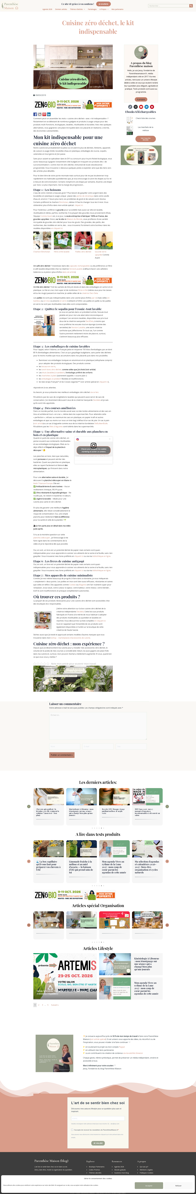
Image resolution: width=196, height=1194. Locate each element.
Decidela (80, 611)
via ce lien (94, 392)
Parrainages (92, 9)
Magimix (83, 584)
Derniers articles (61, 9)
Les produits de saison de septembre (145, 810)
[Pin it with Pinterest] (44, 114)
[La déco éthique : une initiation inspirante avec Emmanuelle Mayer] (147, 920)
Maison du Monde (74, 219)
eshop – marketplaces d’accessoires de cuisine (70, 638)
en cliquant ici (100, 621)
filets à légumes (56, 426)
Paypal (122, 1047)
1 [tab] (92, 828)
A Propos (103, 9)
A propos (141, 99)
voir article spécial (98, 1039)
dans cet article (68, 272)
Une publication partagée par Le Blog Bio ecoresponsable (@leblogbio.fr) (102, 456)
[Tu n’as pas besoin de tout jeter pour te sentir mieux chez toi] (48, 920)
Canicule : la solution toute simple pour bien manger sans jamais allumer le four (146, 865)
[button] (29, 806)
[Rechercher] (191, 5)
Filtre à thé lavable (61, 251)
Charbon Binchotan (41, 251)
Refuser (178, 1186)
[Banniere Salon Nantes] (73, 104)
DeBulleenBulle (101, 423)
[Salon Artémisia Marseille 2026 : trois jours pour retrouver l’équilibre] (65, 976)
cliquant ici (103, 382)
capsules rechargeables (80, 266)
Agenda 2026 (47, 9)
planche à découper (41, 537)
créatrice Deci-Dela (90, 293)
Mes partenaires (117, 9)
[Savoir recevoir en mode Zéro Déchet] (114, 920)
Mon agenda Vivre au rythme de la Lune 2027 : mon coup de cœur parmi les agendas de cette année (81, 867)
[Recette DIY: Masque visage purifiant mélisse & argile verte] (81, 796)
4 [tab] (99, 828)
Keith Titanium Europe (43, 483)
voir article (38, 423)
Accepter (148, 1186)
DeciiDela (89, 321)
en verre (63, 301)
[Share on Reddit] (40, 114)
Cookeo (72, 584)
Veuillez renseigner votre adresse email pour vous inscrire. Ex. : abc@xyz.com (95, 1124)
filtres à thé (83, 290)
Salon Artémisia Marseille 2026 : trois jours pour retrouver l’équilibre (62, 992)
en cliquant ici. (57, 228)
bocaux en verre (48, 366)
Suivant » (55, 1005)
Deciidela (97, 400)
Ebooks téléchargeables (140, 112)
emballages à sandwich (51, 379)
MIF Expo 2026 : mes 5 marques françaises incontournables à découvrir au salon (114, 812)
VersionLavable (76, 269)
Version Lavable (78, 327)
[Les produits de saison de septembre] (147, 796)
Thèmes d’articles (76, 9)
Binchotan (63, 202)
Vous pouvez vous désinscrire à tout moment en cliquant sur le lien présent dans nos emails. (97, 1136)
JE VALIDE (98, 1143)
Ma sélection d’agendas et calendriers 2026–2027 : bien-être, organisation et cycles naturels (114, 867)
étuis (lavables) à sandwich (53, 372)
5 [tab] (101, 828)
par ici (94, 298)
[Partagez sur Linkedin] (49, 114)
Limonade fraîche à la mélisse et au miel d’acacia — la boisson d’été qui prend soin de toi (48, 867)
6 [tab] (104, 828)
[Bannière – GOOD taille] (73, 678)
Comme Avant (46, 216)
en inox (47, 301)
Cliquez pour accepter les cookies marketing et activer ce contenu (93, 450)
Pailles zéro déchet (83, 251)
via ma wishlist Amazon (133, 1053)
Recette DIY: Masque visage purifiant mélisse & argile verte (80, 811)
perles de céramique (85, 196)
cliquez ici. (79, 205)
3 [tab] (97, 828)
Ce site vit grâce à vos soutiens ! (77, 3)
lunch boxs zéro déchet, (52, 369)
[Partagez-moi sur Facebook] (35, 114)
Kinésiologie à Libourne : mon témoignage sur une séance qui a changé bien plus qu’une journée (48, 812)
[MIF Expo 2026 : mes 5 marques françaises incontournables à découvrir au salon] (114, 796)
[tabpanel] (48, 807)
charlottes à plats (49, 375)
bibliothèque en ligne (101, 556)
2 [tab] (94, 828)
